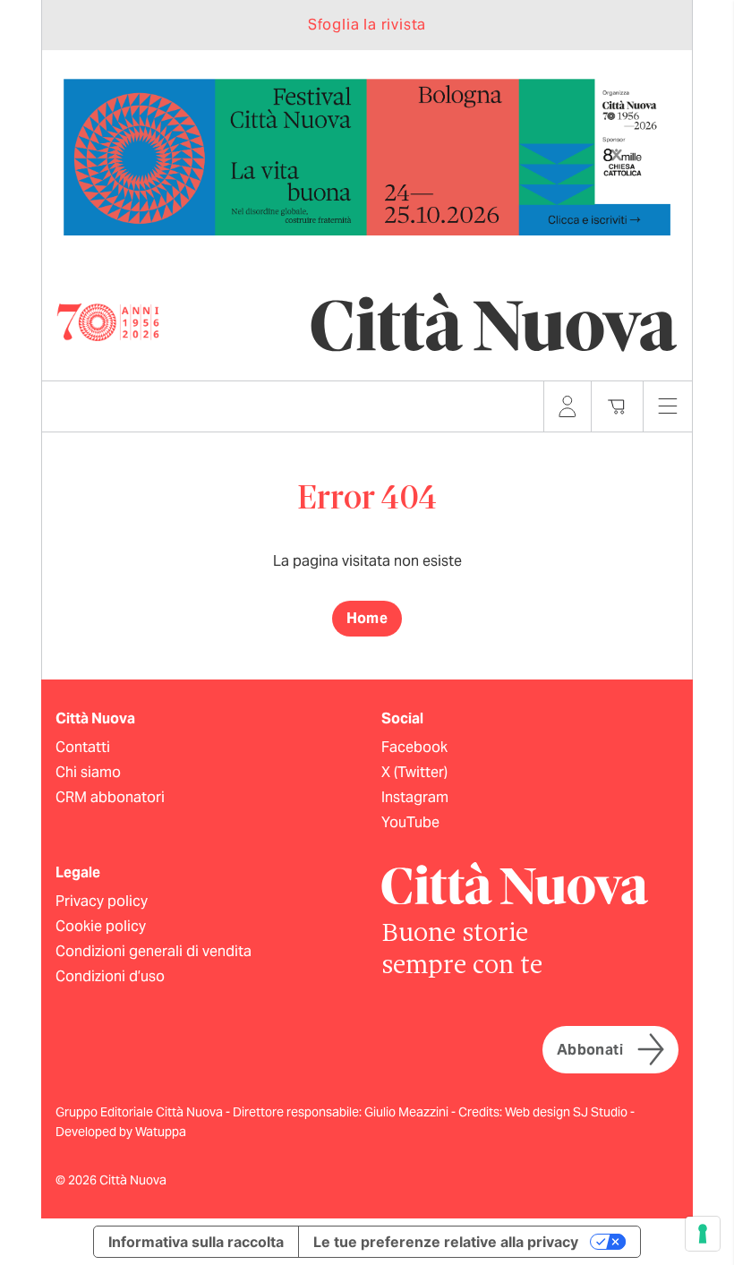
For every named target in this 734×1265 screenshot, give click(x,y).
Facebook (414, 747)
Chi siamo (88, 772)
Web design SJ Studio (567, 1112)
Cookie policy (100, 926)
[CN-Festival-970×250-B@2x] (367, 156)
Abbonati (590, 1049)
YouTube (410, 822)
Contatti (82, 747)
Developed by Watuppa (120, 1132)
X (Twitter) (414, 772)
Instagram (414, 797)
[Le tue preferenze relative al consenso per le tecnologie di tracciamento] (703, 1234)
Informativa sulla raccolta (196, 1242)
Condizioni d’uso (110, 976)
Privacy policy (101, 901)
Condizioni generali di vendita (153, 951)
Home (367, 618)
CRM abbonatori (110, 797)
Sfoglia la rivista (367, 24)
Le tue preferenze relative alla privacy (445, 1242)
